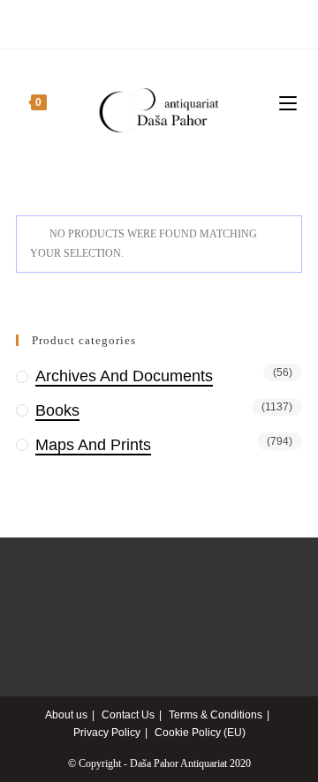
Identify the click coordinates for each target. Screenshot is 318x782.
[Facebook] (159, 22)
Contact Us (128, 715)
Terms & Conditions (215, 715)
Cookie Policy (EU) (200, 732)
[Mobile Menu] (290, 103)
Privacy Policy (106, 732)
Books (57, 410)
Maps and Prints (93, 445)
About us (66, 715)
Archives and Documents (124, 376)
